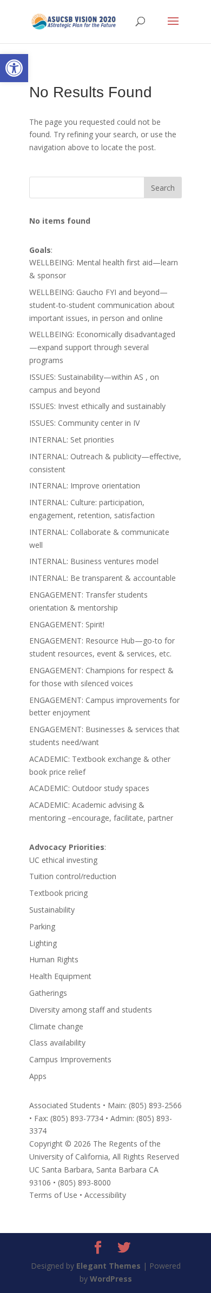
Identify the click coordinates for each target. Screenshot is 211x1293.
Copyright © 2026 (60, 1143)
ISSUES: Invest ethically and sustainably (97, 406)
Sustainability (52, 910)
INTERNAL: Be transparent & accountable (102, 578)
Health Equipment (60, 976)
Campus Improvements (70, 1059)
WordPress (111, 1279)
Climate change (56, 1026)
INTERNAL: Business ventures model (94, 561)
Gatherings (48, 993)
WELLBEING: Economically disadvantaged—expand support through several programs (102, 347)
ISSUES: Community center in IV (84, 423)
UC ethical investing (63, 860)
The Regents (115, 1143)
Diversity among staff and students (90, 1009)
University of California (68, 1156)
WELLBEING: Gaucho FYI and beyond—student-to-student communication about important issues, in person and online (102, 305)
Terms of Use (53, 1195)
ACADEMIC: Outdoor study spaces (89, 788)
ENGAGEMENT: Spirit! (66, 624)
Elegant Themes (108, 1266)
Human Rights (53, 959)
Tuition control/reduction (72, 876)
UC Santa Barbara (60, 1169)
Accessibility (105, 1195)
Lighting (43, 943)
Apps (38, 1076)
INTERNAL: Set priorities (71, 439)
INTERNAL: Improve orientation (84, 485)
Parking (42, 926)
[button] (14, 68)
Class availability (57, 1042)
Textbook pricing (58, 893)
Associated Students (65, 1105)
